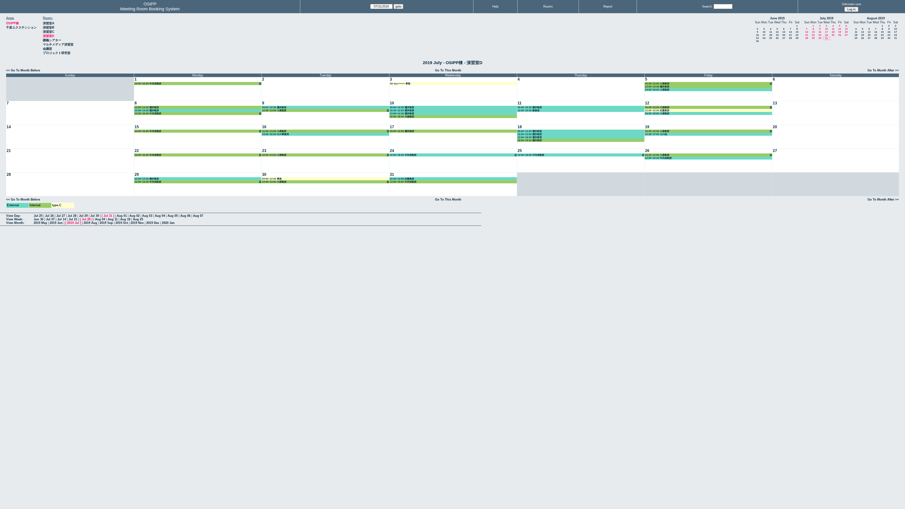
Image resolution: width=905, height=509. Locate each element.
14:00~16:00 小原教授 (657, 89)
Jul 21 (73, 219)
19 (777, 35)
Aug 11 (113, 219)
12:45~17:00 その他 (656, 134)
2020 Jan (168, 223)
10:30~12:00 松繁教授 (402, 178)
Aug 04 (160, 216)
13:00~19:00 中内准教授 (403, 182)
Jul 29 (83, 216)
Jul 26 (49, 216)
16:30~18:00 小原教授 (657, 113)
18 (770, 35)
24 (764, 38)
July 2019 (826, 18)
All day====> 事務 (400, 83)
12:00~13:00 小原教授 (274, 110)
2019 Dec (152, 223)
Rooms (548, 6)
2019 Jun (56, 223)
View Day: (13, 216)
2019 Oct (121, 223)
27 (783, 38)
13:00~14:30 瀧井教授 (402, 113)
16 (757, 35)
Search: (707, 6)
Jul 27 (60, 216)
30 (757, 41)
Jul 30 (94, 216)
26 (777, 38)
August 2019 (876, 18)
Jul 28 (72, 216)
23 (757, 38)
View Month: (15, 223)
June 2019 (777, 18)
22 (797, 35)
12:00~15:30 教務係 (528, 110)
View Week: (14, 219)
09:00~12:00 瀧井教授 (402, 131)
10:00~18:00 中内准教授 (403, 155)
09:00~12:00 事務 (272, 178)
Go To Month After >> (883, 70)
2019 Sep (106, 223)
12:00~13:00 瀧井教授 (530, 134)
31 (826, 38)
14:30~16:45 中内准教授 (148, 83)
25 (770, 38)
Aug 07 (198, 216)
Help (495, 6)
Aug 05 (173, 216)
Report (607, 6)
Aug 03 (147, 216)
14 (790, 32)
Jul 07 (50, 219)
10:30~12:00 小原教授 (657, 83)
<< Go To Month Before (23, 70)
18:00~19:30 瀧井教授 (530, 140)
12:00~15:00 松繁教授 (657, 110)
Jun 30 (38, 219)
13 (783, 32)
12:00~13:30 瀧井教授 (657, 86)
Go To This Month (448, 70)
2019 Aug (90, 223)
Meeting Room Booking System (150, 9)
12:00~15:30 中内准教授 (658, 158)
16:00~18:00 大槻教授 (402, 116)
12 (777, 32)
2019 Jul (73, 223)
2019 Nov (137, 223)
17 (764, 35)
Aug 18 (125, 219)
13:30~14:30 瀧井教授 (147, 110)
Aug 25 (138, 219)
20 (783, 35)
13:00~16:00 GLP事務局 (275, 134)
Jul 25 (38, 216)
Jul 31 (107, 216)
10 (764, 32)
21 (790, 35)
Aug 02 (134, 216)
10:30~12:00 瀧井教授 (402, 110)
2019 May (40, 223)
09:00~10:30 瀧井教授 (274, 107)
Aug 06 (185, 216)
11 (770, 32)
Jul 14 (61, 219)
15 (797, 32)
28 (790, 38)
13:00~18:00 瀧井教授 (530, 137)
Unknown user (851, 4)
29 (797, 38)
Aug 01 (122, 216)
